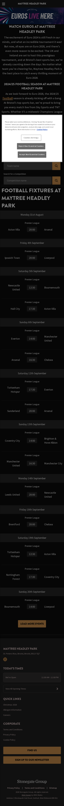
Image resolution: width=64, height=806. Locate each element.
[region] (32, 138)
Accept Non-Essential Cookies (32, 154)
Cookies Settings (31, 138)
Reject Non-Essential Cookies (31, 146)
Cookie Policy (42, 129)
